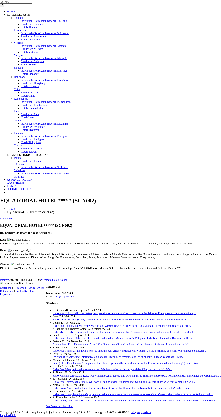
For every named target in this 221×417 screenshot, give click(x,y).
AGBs (40, 287)
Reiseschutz (19, 287)
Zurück (4, 218)
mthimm (4, 279)
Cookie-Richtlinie (25, 290)
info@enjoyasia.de (65, 296)
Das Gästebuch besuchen (59, 406)
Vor (11, 218)
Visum (31, 287)
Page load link (8, 415)
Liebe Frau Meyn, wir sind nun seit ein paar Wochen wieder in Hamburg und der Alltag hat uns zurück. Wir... (112, 369)
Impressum (6, 294)
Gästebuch (6, 287)
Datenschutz (6, 290)
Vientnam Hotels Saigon (54, 279)
